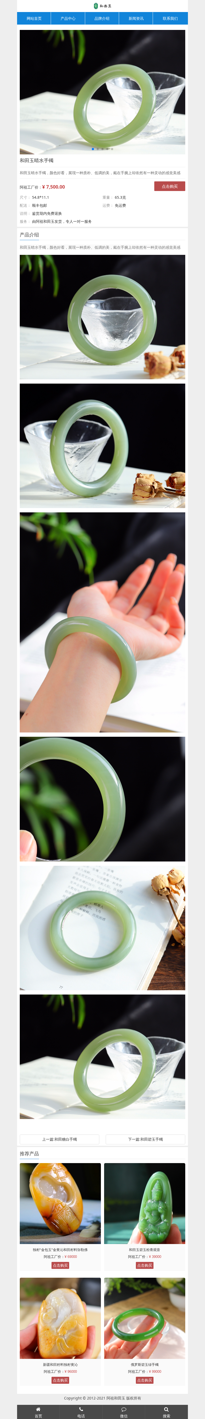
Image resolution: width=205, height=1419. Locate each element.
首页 (38, 1415)
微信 (124, 1415)
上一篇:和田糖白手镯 (59, 1139)
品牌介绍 (101, 18)
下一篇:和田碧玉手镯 (145, 1139)
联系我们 (170, 18)
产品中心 (68, 18)
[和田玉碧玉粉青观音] (144, 1203)
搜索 (166, 1415)
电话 (81, 1415)
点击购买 (170, 186)
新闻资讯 (136, 18)
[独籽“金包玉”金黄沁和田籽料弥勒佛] (60, 1203)
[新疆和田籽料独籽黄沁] (60, 1318)
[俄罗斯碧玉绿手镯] (144, 1318)
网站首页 (34, 18)
